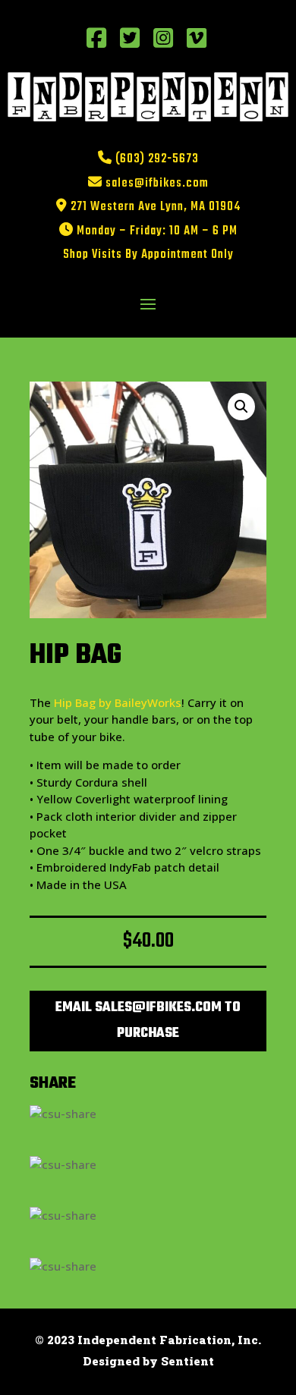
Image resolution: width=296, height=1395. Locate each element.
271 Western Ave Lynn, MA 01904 (156, 207)
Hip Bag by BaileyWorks (117, 702)
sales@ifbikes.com (157, 183)
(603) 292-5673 (157, 159)
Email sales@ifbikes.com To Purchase (148, 1021)
